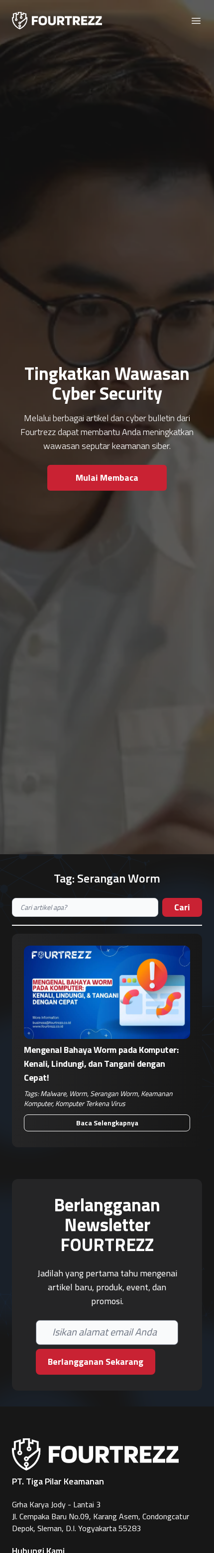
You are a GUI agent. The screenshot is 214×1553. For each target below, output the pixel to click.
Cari (182, 907)
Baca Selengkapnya (107, 1122)
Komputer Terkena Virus (90, 1103)
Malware (53, 1093)
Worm (78, 1093)
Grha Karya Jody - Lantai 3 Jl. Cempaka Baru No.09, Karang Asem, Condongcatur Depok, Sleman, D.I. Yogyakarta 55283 (100, 1516)
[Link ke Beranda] (57, 20)
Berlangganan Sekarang (95, 1361)
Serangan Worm (114, 1093)
